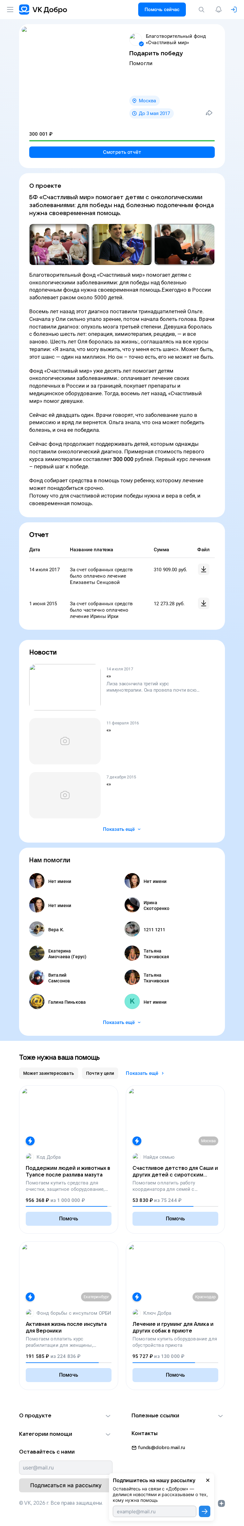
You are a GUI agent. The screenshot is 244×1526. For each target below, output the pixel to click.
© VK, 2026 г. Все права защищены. (61, 1503)
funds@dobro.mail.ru (161, 1447)
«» (108, 676)
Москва (147, 101)
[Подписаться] (204, 1511)
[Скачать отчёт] (203, 569)
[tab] (48, 1073)
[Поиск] (203, 9)
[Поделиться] (209, 113)
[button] (65, 1415)
